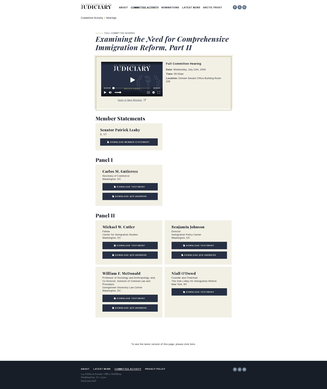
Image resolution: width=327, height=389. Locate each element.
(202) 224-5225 (88, 380)
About (123, 7)
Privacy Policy (155, 369)
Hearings (111, 18)
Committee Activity (145, 7)
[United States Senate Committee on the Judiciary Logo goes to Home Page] (97, 7)
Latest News (191, 7)
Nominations (170, 7)
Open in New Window (130, 100)
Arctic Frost (212, 7)
